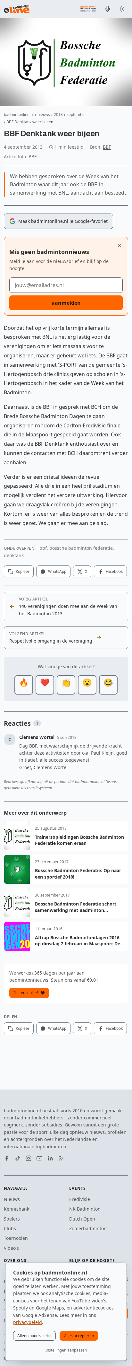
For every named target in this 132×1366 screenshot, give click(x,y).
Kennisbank (16, 1209)
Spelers (12, 1219)
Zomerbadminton (88, 1228)
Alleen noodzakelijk (34, 1335)
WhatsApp (57, 571)
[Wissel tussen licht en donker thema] (121, 9)
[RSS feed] (61, 1158)
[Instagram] (28, 1158)
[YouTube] (39, 1158)
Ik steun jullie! (25, 992)
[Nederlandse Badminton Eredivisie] (88, 8)
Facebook (114, 571)
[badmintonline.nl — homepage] (16, 9)
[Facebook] (7, 1158)
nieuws (43, 114)
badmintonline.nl (19, 114)
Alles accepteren (79, 1335)
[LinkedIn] (50, 1158)
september (76, 114)
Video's (11, 1248)
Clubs (10, 1228)
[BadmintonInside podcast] (107, 9)
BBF (107, 147)
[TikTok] (18, 1158)
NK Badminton (85, 1209)
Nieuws (12, 1199)
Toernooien (16, 1238)
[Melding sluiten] (119, 245)
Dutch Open (82, 1219)
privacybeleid (27, 1322)
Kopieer (22, 571)
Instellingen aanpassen (66, 1350)
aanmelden (66, 302)
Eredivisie (79, 1199)
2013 (58, 114)
